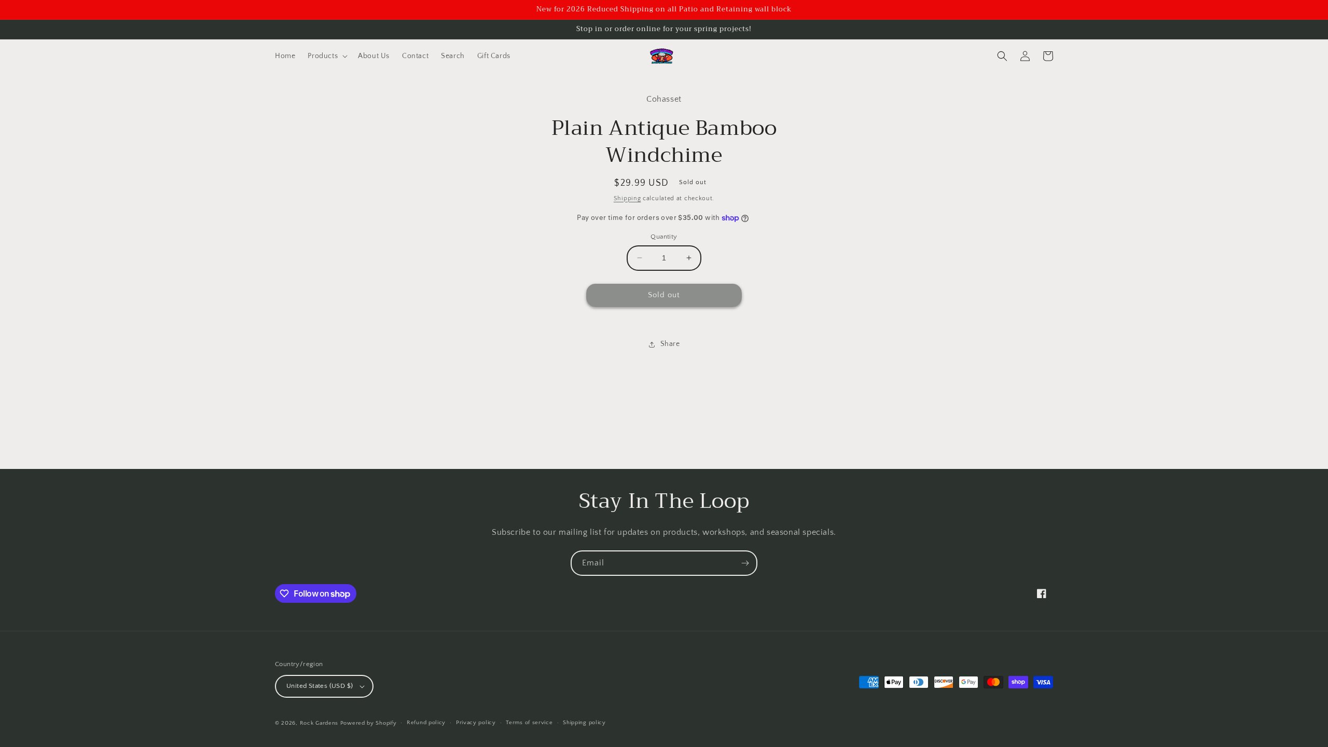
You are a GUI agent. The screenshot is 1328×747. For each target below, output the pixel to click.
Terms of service (529, 723)
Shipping (627, 198)
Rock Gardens (319, 723)
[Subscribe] (745, 563)
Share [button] (670, 344)
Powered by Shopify (368, 723)
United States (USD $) (319, 685)
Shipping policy (584, 723)
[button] (326, 56)
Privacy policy (476, 723)
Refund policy (426, 723)
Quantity (664, 236)
